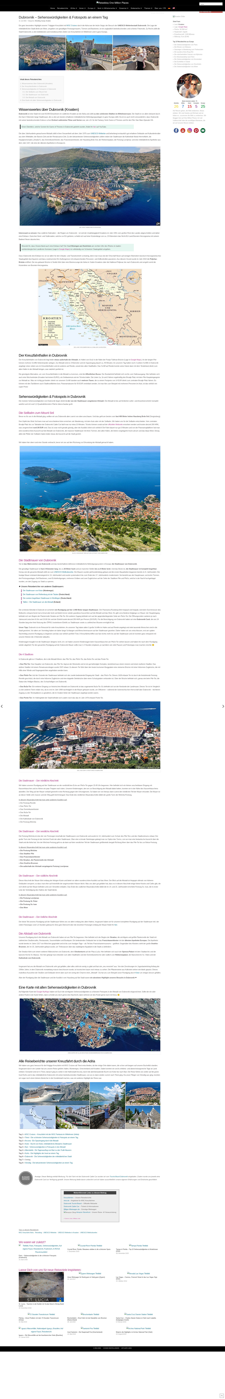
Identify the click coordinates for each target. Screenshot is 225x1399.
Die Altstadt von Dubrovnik (35, 97)
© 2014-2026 (97, 1348)
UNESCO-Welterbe (98, 133)
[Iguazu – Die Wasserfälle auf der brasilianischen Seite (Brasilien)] (41, 1332)
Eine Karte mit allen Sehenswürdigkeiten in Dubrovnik (41, 100)
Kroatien (48, 21)
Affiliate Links (126, 1348)
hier (94, 127)
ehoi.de (66, 1200)
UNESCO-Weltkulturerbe (63, 572)
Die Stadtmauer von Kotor (33, 590)
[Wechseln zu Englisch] (173, 8)
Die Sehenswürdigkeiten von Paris (185, 45)
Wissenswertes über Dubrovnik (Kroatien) (37, 83)
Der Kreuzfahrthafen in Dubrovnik (34, 86)
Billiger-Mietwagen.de (72, 1209)
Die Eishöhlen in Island (182, 62)
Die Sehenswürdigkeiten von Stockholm (187, 64)
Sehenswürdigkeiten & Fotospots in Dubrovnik (39, 89)
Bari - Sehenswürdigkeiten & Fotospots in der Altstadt (45, 1147)
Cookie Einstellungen (111, 1348)
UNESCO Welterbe (49, 1232)
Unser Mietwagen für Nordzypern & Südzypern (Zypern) (86, 1277)
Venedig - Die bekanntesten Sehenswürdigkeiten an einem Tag (49, 1163)
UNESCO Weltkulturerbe (88, 1232)
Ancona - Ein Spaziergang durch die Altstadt (41, 1141)
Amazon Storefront (83, 1212)
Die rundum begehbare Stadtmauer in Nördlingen (41, 598)
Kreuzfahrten (68, 1198)
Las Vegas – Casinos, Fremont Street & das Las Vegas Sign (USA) (136, 1278)
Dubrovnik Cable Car (71, 1206)
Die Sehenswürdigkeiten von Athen (186, 66)
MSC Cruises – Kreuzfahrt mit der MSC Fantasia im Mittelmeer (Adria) (52, 1134)
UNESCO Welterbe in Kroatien (68, 1232)
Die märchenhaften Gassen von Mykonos (188, 54)
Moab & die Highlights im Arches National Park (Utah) (134, 1332)
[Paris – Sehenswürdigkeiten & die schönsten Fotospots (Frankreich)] (41, 1252)
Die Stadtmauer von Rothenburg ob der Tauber (40, 594)
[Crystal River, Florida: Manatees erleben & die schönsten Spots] (90, 1246)
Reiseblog (38, 21)
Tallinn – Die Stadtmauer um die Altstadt (38, 602)
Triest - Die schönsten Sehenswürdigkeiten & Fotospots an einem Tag (51, 1137)
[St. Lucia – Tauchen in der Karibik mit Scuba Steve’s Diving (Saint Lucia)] (41, 1300)
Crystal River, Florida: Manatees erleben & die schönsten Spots (89, 1249)
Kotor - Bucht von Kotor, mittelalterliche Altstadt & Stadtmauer (48, 1144)
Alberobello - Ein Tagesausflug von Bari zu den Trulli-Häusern (48, 1150)
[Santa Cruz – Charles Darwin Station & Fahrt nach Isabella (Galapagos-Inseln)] (138, 1314)
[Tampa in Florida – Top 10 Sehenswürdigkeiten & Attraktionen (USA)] (138, 1246)
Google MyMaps (43, 992)
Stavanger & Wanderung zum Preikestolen (188, 49)
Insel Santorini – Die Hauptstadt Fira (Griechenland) (84, 1332)
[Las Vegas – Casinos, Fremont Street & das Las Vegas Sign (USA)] (138, 1274)
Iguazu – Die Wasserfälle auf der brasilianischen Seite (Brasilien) (41, 1335)
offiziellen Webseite (115, 424)
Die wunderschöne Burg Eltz (183, 52)
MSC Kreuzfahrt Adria (26, 1232)
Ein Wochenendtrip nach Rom (184, 57)
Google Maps (64, 249)
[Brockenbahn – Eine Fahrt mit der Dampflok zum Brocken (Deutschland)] (90, 1314)
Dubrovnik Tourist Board (73, 1203)
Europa (43, 21)
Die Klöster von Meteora (182, 47)
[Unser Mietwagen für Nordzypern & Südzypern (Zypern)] (90, 1274)
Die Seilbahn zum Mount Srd (36, 92)
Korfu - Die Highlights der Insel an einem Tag (42, 1153)
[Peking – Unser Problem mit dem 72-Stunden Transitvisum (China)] (41, 1314)
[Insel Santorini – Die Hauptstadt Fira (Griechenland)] (90, 1328)
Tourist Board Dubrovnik (119, 1176)
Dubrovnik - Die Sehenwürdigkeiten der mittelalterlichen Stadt (48, 1156)
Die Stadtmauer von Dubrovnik (37, 95)
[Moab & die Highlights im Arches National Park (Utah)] (138, 1328)
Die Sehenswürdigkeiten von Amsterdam (188, 59)
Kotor (137, 973)
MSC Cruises (72, 25)
